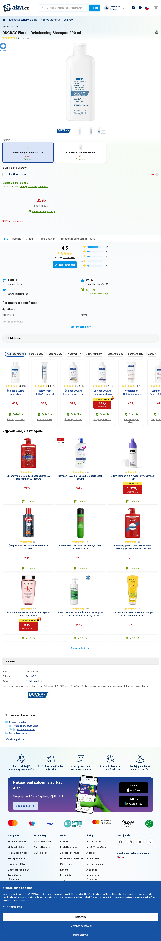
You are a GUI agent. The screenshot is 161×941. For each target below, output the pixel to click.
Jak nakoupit (40, 853)
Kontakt (64, 841)
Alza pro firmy (93, 841)
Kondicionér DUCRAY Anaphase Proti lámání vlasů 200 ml (131, 392)
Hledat (94, 8)
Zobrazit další (78, 648)
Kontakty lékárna (68, 847)
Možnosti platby (16, 847)
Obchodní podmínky (18, 870)
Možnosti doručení (17, 841)
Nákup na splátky (16, 864)
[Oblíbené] (140, 8)
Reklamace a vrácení (18, 853)
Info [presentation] (6, 238)
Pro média (65, 875)
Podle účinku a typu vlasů (26, 726)
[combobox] (64, 8)
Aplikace (64, 881)
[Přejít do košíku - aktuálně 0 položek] (156, 8)
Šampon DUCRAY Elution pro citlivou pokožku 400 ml (102, 392)
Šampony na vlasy (16, 419)
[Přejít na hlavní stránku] (16, 8)
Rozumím (80, 916)
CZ (123, 857)
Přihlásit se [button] (115, 9)
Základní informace (70, 853)
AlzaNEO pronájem (96, 847)
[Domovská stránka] (3, 19)
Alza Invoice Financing (92, 877)
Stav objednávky (42, 841)
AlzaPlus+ (91, 853)
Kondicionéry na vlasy (131, 421)
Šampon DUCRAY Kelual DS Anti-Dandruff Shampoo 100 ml (15, 392)
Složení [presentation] (29, 238)
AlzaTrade (91, 870)
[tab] (6, 238)
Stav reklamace (42, 847)
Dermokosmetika (18, 733)
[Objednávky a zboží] (133, 8)
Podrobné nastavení (80, 926)
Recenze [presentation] (16, 238)
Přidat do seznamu (14, 221)
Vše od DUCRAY (10, 26)
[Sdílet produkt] (156, 32)
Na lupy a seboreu (26, 729)
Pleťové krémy (44, 419)
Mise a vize (66, 864)
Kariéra (64, 870)
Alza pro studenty (95, 864)
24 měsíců (31, 676)
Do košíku (30, 501)
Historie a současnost (71, 858)
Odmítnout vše (80, 935)
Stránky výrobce (34, 681)
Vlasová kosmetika (50, 20)
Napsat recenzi (67, 265)
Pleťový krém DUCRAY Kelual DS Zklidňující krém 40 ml (44, 392)
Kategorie (10, 661)
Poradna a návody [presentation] (46, 238)
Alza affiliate (92, 858)
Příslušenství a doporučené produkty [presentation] (77, 238)
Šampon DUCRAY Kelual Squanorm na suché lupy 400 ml (73, 392)
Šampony (68, 20)
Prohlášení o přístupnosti (14, 877)
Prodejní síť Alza (16, 858)
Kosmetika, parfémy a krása (23, 20)
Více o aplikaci (23, 806)
